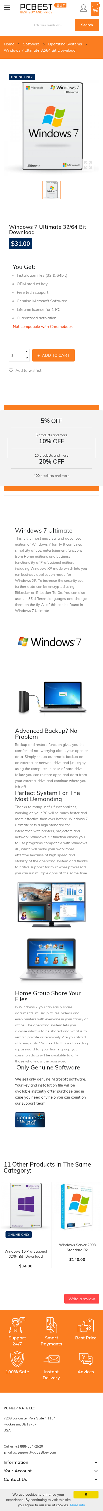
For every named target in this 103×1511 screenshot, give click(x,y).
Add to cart (56, 355)
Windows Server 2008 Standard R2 (77, 1247)
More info (77, 1505)
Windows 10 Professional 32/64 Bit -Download (25, 1254)
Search (87, 25)
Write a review (81, 1298)
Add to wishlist (29, 370)
